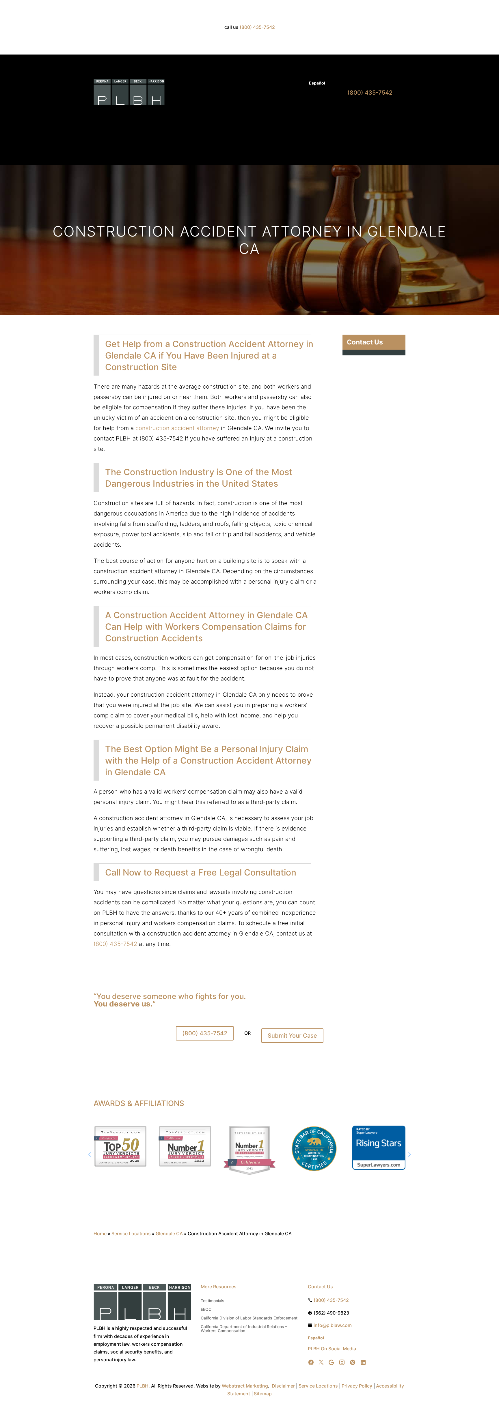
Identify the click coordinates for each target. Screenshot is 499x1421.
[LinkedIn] (363, 1362)
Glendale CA (169, 1233)
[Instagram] (342, 1362)
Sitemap (263, 1393)
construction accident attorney (177, 428)
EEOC (206, 1309)
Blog (299, 83)
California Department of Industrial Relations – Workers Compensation (244, 1329)
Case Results (275, 83)
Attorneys (247, 83)
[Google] (331, 1362)
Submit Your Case (292, 1035)
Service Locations (131, 1233)
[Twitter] (321, 1362)
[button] (409, 1154)
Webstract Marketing (245, 1386)
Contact (317, 114)
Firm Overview (261, 114)
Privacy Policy (357, 1386)
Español (317, 82)
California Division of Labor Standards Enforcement (249, 1318)
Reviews (296, 114)
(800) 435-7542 (204, 1033)
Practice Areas (222, 114)
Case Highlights (198, 136)
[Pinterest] (352, 1362)
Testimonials (212, 1301)
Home (196, 114)
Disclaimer (283, 1386)
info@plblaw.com (333, 1325)
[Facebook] (311, 1362)
